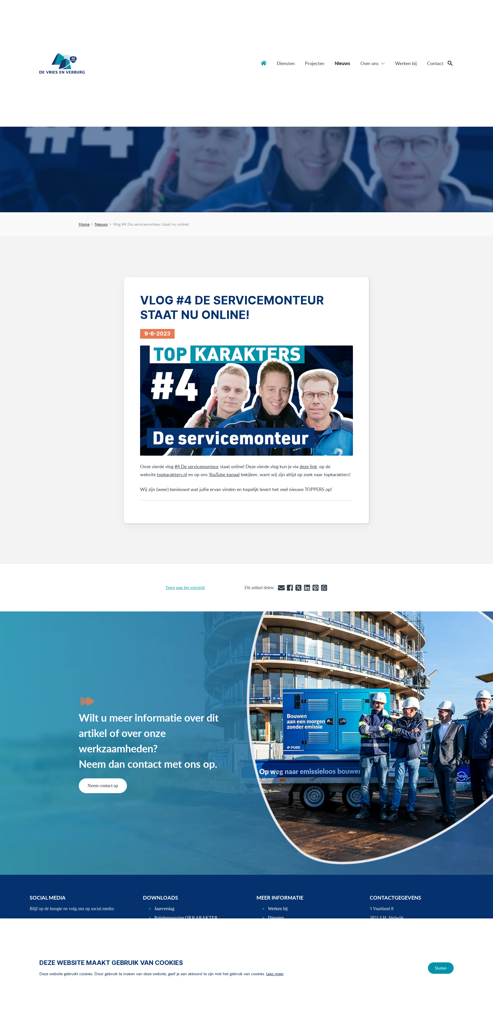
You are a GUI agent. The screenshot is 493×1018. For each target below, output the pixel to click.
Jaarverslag (164, 908)
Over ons (369, 63)
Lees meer (275, 973)
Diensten (286, 63)
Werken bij (406, 63)
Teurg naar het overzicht (185, 587)
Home (263, 63)
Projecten (314, 63)
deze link (308, 466)
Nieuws (342, 63)
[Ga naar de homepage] (61, 63)
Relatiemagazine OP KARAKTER (186, 917)
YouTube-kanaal (224, 474)
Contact (435, 63)
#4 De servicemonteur (197, 466)
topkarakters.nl (172, 474)
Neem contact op (103, 785)
